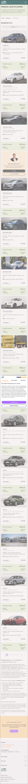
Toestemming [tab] (5, 380)
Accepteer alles (14, 402)
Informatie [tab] (23, 380)
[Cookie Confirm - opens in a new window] (21, 377)
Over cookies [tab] (14, 380)
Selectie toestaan (14, 405)
